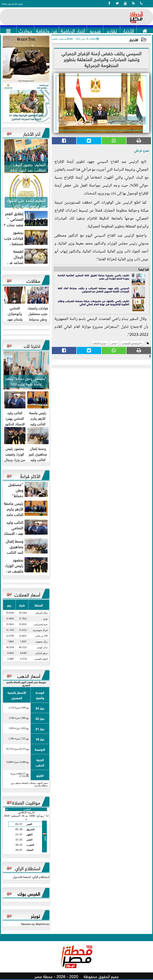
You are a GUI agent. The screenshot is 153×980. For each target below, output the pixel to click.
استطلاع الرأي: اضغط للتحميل (31, 876)
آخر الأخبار (31, 133)
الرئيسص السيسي (131, 343)
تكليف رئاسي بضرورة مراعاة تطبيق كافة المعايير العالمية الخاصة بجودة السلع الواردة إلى (93, 276)
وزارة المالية (99, 343)
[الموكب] (26, 59)
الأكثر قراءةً (30, 475)
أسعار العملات (27, 594)
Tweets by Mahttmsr (35, 923)
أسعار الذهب (28, 675)
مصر (101, 278)
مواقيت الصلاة (26, 802)
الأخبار (133, 39)
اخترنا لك (32, 345)
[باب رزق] (26, 102)
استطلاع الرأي (27, 867)
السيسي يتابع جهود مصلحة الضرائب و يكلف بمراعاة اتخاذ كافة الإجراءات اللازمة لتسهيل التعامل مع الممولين (93, 289)
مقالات (33, 280)
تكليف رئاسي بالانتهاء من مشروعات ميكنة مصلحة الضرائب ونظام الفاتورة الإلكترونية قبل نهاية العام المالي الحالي (93, 302)
